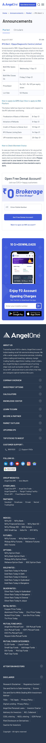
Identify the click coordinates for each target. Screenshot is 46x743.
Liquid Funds (23, 644)
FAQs (5, 700)
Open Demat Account (27, 4)
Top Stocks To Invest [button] (13, 438)
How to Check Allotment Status (14, 145)
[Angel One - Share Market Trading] (10, 4)
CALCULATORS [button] (9, 394)
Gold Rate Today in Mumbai (15, 570)
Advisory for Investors (12, 712)
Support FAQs (27, 449)
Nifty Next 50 (33, 524)
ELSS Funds (9, 644)
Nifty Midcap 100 (11, 527)
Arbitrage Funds (28, 647)
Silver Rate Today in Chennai (16, 597)
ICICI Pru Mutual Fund (13, 633)
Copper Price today (12, 609)
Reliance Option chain (13, 562)
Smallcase (18, 502)
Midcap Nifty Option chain (15, 559)
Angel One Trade (25, 488)
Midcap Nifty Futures (13, 541)
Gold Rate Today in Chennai (15, 577)
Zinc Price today (33, 612)
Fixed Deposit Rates (23, 494)
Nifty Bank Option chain (14, 556)
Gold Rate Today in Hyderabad (16, 580)
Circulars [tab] (18, 29)
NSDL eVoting (23, 716)
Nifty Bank (18, 520)
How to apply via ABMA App (12, 101)
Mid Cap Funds (22, 650)
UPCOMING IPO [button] (9, 430)
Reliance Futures (32, 541)
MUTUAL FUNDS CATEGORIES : (16, 641)
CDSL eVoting (9, 716)
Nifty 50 (7, 520)
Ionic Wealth (23, 481)
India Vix (23, 530)
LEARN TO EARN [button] (10, 409)
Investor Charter (34, 708)
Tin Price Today (11, 618)
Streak (28, 502)
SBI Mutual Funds (33, 626)
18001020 (11, 449)
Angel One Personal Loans (14, 708)
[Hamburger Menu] (42, 4)
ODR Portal (36, 716)
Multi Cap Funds (11, 653)
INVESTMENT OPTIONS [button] (13, 387)
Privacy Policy (27, 700)
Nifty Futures (10, 538)
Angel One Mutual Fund (13, 626)
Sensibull (7, 502)
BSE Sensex (27, 527)
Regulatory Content (31, 684)
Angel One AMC (10, 481)
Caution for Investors (12, 725)
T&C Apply (14, 700)
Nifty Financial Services (14, 524)
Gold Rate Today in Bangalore (16, 583)
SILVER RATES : (9, 588)
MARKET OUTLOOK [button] (11, 423)
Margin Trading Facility (28, 491)
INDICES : (7, 518)
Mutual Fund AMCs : (12, 623)
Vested (36, 502)
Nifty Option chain (12, 553)
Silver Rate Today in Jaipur (15, 600)
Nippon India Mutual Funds (15, 636)
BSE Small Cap (10, 530)
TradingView (9, 505)
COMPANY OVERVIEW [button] (12, 380)
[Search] (38, 4)
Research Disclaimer (12, 684)
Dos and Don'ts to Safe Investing (16, 688)
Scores (36, 688)
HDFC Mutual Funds (31, 629)
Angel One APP (10, 488)
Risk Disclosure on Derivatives (16, 720)
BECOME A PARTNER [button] (12, 416)
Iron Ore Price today (31, 615)
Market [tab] (6, 29)
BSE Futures (9, 544)
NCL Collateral (30, 712)
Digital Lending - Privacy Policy (16, 704)
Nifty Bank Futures (27, 538)
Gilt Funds (8, 650)
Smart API (8, 494)
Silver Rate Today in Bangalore (17, 594)
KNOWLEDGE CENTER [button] (12, 401)
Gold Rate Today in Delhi (14, 573)
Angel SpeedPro (10, 491)
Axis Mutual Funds (12, 629)
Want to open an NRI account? (23, 225)
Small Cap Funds (11, 647)
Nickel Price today (12, 615)
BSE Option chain (33, 562)
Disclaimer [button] (8, 677)
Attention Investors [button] (14, 666)
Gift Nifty (34, 530)
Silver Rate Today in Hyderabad (17, 591)
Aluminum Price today (13, 612)
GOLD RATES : (9, 567)
